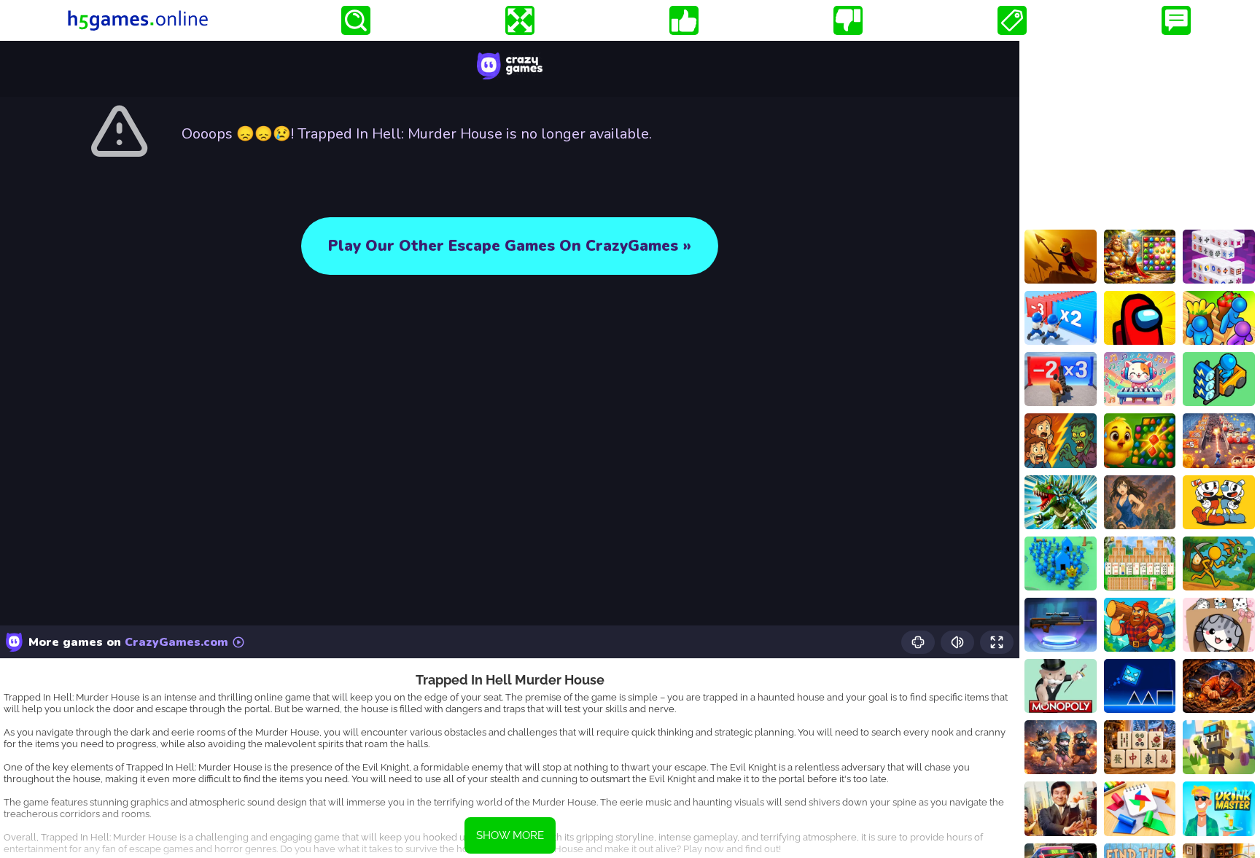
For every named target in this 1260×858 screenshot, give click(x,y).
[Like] (684, 20)
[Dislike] (848, 20)
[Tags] (1012, 20)
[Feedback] (1176, 20)
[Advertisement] (1139, 132)
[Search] (355, 20)
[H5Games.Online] (138, 20)
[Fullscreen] (519, 20)
